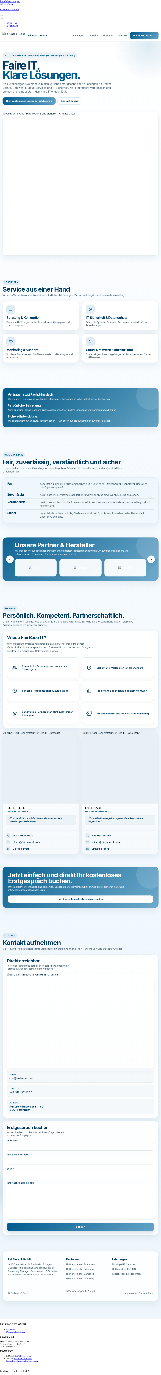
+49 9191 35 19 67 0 (23, 1358)
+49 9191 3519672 (22, 835)
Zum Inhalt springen (10, 1)
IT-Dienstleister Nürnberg (80, 1278)
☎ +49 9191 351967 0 (144, 35)
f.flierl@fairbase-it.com (26, 842)
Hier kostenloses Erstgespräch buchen (29, 100)
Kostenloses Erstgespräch (126, 1273)
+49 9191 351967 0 (20, 1092)
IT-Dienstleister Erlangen (80, 1269)
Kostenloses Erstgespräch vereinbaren (22, 1361)
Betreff (10, 1168)
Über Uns (12, 23)
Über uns (108, 35)
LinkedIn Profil (20, 848)
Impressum (130, 1293)
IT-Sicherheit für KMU (124, 1269)
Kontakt (123, 35)
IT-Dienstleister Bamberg (80, 1273)
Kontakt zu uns (69, 100)
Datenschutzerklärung (15, 1332)
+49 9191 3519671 (102, 835)
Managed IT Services (124, 1264)
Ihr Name (12, 1140)
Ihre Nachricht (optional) (20, 1182)
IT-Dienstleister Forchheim (80, 1264)
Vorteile (93, 35)
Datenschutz (146, 1293)
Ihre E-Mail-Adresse (18, 1154)
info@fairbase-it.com (21, 1078)
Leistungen (12, 25)
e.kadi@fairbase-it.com (106, 842)
